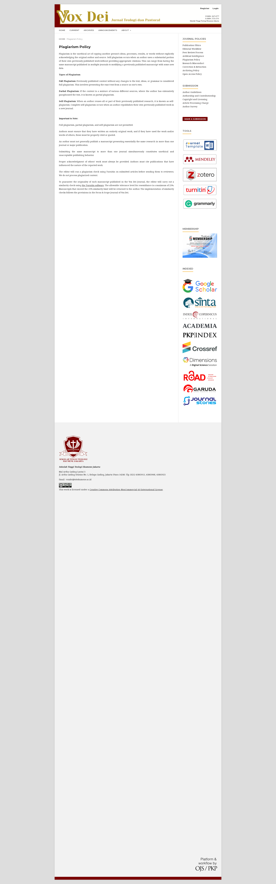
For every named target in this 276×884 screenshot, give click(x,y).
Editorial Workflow (192, 48)
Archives (89, 30)
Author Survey (190, 106)
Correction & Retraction (195, 66)
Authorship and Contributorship (199, 95)
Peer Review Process (193, 52)
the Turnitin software (93, 185)
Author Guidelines (192, 92)
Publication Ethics (192, 45)
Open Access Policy (192, 74)
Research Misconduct (194, 63)
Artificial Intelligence (194, 56)
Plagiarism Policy (191, 59)
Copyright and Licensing (195, 99)
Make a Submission (195, 119)
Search (212, 29)
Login (215, 8)
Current (74, 30)
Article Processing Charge (196, 103)
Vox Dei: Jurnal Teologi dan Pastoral (99, 8)
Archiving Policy (191, 70)
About (125, 30)
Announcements (107, 30)
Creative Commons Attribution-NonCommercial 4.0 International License (126, 489)
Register (204, 8)
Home (62, 30)
